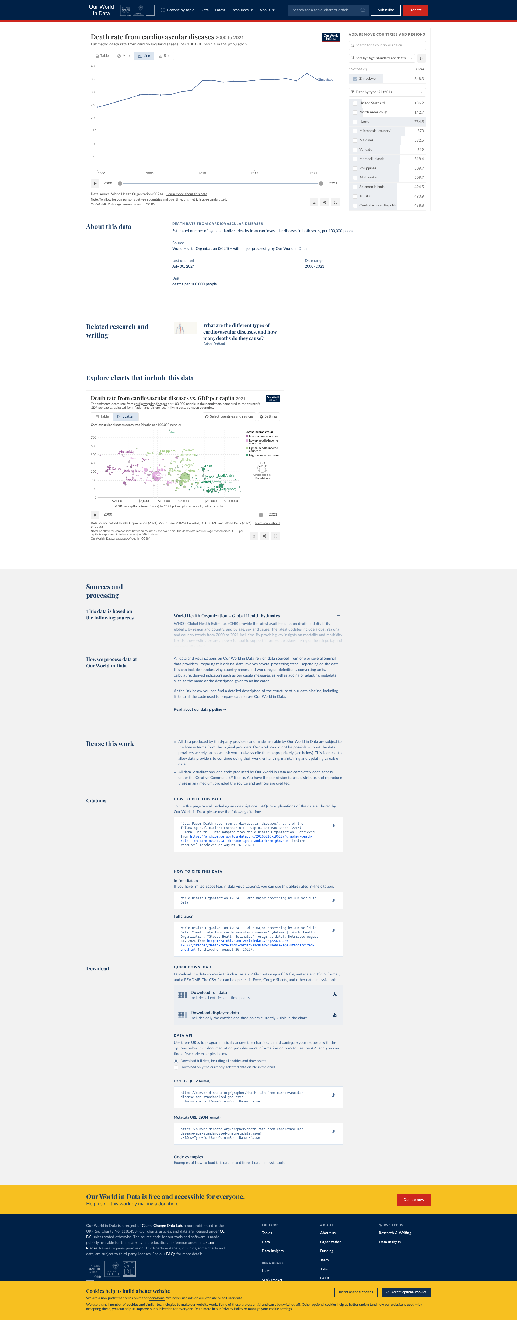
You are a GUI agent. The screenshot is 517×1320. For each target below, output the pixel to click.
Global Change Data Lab (162, 1226)
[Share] (324, 202)
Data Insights (273, 1251)
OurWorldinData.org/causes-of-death (117, 204)
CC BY (150, 204)
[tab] (102, 56)
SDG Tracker (272, 1280)
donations (157, 1298)
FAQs (170, 1254)
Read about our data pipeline (198, 710)
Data (205, 10)
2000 (108, 183)
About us (328, 1233)
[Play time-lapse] (95, 183)
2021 (333, 183)
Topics (267, 1233)
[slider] (120, 183)
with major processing (251, 249)
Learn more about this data (186, 194)
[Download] (314, 202)
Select (232, 416)
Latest (220, 10)
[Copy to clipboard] (327, 826)
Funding (326, 1251)
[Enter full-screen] (335, 202)
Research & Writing (395, 1233)
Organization (330, 1242)
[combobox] (328, 10)
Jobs (324, 1269)
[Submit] (362, 10)
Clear (420, 69)
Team (324, 1260)
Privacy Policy (232, 1309)
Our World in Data (101, 10)
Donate (415, 10)
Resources (240, 10)
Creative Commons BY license (220, 778)
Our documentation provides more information (239, 1048)
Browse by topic (180, 10)
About (265, 10)
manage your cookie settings (270, 1309)
